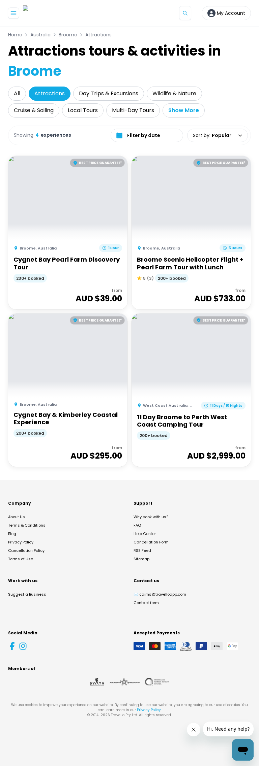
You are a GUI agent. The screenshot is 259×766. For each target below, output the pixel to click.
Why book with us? (151, 517)
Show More (183, 110)
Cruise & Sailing (34, 110)
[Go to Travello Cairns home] (45, 13)
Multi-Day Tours (133, 110)
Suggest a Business (27, 594)
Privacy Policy (20, 542)
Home (15, 34)
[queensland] (157, 682)
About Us (16, 517)
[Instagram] (23, 646)
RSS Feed (142, 550)
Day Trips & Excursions (108, 93)
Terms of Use (20, 559)
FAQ (137, 525)
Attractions (98, 34)
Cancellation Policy (26, 550)
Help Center (145, 533)
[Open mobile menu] (13, 13)
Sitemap (141, 559)
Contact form (146, 602)
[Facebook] (12, 646)
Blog (12, 533)
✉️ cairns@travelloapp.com (160, 594)
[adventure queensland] (125, 682)
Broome (68, 34)
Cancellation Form (151, 542)
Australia (40, 34)
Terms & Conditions (27, 525)
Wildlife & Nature (174, 93)
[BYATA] (97, 682)
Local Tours (83, 110)
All (17, 93)
